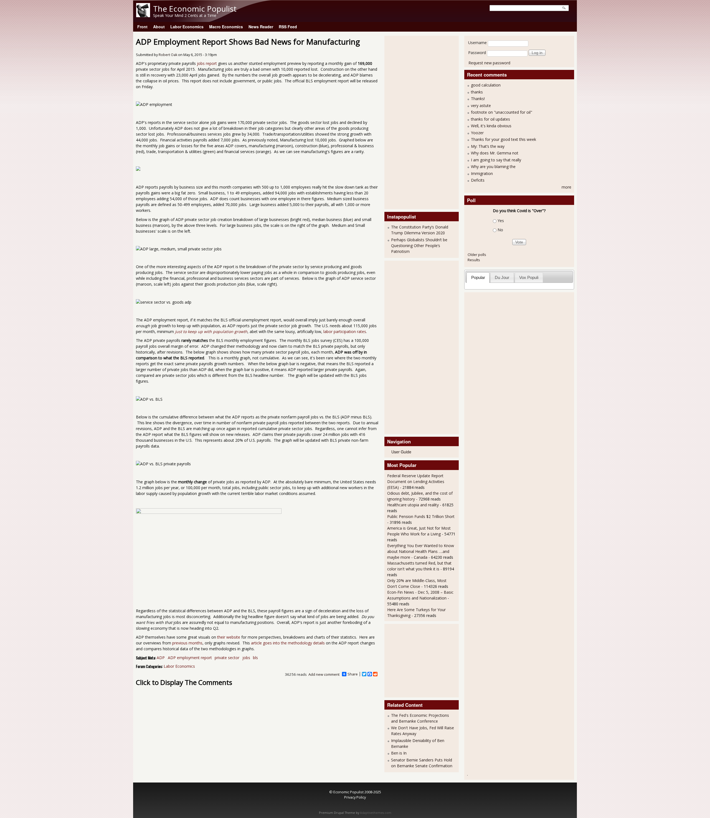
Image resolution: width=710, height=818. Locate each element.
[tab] (478, 277)
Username (477, 42)
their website (228, 637)
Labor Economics (187, 26)
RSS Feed (288, 26)
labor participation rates (344, 331)
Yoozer (477, 132)
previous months (187, 643)
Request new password (489, 62)
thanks (477, 92)
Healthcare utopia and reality (413, 504)
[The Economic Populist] (143, 15)
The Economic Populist (195, 8)
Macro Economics (226, 26)
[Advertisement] (409, 122)
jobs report (207, 63)
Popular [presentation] (478, 277)
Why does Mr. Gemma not (494, 153)
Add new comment (323, 674)
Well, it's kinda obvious (491, 125)
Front (142, 26)
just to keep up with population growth (211, 331)
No (500, 229)
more (566, 187)
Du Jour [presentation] (502, 277)
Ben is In (399, 753)
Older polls (477, 254)
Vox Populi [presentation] (528, 277)
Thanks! (478, 98)
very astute (481, 105)
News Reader (260, 26)
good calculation (486, 85)
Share (353, 674)
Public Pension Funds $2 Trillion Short (421, 516)
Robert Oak (168, 54)
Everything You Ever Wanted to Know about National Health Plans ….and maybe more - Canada (420, 551)
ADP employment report (190, 657)
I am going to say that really (496, 159)
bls (255, 657)
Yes (501, 220)
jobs (246, 657)
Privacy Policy (355, 797)
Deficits (478, 180)
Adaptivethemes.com (375, 813)
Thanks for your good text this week (503, 139)
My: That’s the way (487, 146)
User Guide (401, 451)
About (159, 26)
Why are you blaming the (493, 166)
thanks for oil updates (490, 119)
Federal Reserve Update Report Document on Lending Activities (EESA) (415, 481)
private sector (227, 657)
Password (477, 52)
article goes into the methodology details (288, 643)
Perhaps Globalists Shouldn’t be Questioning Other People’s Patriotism (419, 245)
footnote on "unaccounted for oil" (501, 112)
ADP (161, 657)
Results (474, 259)
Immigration (482, 173)
